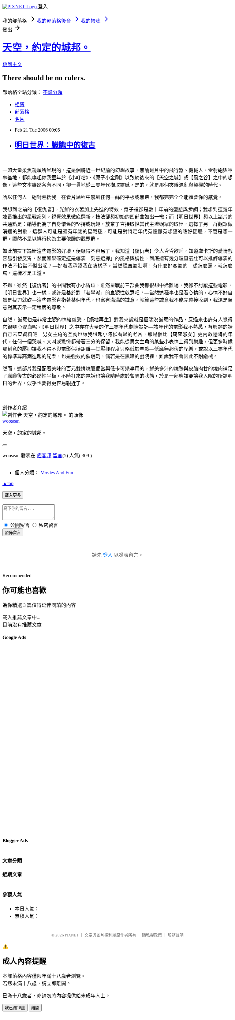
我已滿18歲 (15, 1008)
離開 (35, 1008)
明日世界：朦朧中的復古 (55, 145)
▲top (7, 483)
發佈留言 (13, 532)
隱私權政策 (152, 935)
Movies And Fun (56, 472)
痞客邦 (44, 455)
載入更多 (13, 495)
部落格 (22, 111)
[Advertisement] (26, 738)
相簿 (19, 104)
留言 (57, 455)
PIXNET (72, 935)
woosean (11, 421)
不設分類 (52, 92)
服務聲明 (176, 935)
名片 (19, 119)
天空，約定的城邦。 (46, 47)
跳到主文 (12, 64)
